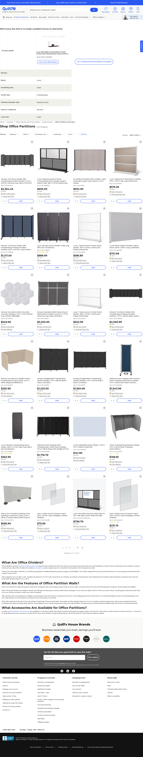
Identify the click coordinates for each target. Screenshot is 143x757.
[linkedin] (67, 671)
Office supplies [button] (98, 17)
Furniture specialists (44, 711)
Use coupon (93, 657)
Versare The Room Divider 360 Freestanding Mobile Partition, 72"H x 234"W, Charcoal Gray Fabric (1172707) (16, 181)
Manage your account (10, 689)
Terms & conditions (35, 747)
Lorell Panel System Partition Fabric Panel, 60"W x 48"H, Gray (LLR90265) (124, 247)
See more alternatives (48, 62)
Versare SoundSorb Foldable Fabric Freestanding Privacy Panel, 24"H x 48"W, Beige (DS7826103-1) (15, 381)
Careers (110, 692)
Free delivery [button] (7, 329)
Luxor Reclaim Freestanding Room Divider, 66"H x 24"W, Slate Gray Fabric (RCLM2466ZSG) (16, 447)
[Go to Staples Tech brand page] (86, 639)
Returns (5, 685)
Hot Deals (33, 17)
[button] (94, 10)
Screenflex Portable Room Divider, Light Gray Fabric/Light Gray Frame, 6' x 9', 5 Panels (89, 181)
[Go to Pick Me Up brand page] (57, 639)
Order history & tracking (11, 682)
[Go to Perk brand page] (67, 639)
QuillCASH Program (44, 689)
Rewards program (43, 685)
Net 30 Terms (42, 696)
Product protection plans (46, 715)
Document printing (44, 705)
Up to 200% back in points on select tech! (71, 2)
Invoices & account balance (12, 692)
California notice (63, 747)
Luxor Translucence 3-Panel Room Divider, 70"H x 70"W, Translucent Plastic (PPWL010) (87, 248)
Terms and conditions (61, 663)
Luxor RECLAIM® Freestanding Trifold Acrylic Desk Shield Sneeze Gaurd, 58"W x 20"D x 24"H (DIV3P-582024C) (52, 53)
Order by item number (80, 692)
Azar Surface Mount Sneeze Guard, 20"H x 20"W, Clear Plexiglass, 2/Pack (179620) (52, 516)
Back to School (53, 17)
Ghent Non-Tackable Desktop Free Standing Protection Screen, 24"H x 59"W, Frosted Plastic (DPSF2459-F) (15, 516)
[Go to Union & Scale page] (96, 639)
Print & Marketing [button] (81, 17)
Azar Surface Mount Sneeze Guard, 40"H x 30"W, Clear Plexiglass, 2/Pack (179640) (125, 516)
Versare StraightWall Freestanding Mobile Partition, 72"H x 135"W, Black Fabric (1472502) (88, 381)
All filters (84, 134)
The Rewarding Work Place (117, 689)
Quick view (16, 171)
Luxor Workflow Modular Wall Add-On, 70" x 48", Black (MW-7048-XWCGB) (89, 515)
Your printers (76, 689)
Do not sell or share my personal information (100, 747)
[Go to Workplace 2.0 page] (106, 639)
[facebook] (73, 671)
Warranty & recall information (13, 703)
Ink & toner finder (78, 685)
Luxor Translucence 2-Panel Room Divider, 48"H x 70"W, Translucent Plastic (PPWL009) (87, 314)
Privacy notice (49, 747)
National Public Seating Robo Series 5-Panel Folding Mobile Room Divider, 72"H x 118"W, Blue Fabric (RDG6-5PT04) (125, 381)
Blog (109, 685)
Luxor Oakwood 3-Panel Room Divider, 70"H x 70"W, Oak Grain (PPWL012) (125, 180)
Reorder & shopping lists (81, 682)
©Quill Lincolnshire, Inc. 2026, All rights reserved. (30, 739)
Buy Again (43, 17)
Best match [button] (135, 135)
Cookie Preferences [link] (77, 747)
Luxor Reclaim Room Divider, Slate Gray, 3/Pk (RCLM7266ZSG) (53, 247)
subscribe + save (67, 17)
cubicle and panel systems (28, 566)
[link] (32, 141)
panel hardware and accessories (19, 611)
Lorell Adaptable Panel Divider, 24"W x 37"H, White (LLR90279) (89, 446)
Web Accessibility (113, 696)
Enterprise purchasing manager (48, 708)
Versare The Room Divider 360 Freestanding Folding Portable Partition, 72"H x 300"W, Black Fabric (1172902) (124, 314)
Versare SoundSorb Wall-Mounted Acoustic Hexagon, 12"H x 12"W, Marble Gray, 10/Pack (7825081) (17, 314)
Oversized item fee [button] (118, 194)
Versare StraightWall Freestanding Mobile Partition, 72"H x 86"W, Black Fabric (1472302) (51, 381)
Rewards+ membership (45, 682)
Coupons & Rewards (21, 17)
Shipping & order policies (11, 699)
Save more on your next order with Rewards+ (24, 2)
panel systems (38, 568)
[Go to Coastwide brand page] (47, 639)
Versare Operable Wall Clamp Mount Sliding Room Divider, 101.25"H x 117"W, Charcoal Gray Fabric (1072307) (52, 314)
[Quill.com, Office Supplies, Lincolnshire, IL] (8, 738)
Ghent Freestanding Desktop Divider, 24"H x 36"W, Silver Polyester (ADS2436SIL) (125, 447)
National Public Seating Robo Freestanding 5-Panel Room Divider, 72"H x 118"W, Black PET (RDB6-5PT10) (53, 447)
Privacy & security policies (12, 706)
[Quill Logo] (9, 9)
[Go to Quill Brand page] (37, 639)
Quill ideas (41, 718)
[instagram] (62, 671)
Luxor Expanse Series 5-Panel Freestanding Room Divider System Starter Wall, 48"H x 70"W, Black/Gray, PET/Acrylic (52, 181)
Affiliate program (43, 722)
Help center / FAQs (9, 696)
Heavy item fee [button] (8, 196)
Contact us (6, 710)
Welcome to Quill (113, 682)
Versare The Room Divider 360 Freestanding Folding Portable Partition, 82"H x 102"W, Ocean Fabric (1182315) (16, 248)
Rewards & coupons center (82, 696)
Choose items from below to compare (95, 62)
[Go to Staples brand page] (76, 639)
